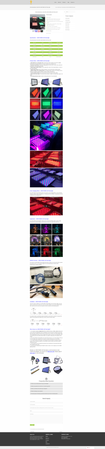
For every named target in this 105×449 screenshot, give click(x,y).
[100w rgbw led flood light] (37, 22)
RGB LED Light (51, 351)
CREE (60, 62)
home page (32, 353)
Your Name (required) (32, 401)
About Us (47, 438)
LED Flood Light (67, 18)
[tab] (46, 384)
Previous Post (32, 431)
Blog (46, 441)
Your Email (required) (32, 404)
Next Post (61, 431)
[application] (65, 2)
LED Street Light (67, 20)
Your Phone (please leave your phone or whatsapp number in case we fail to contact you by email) (41, 407)
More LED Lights (67, 29)
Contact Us (48, 443)
